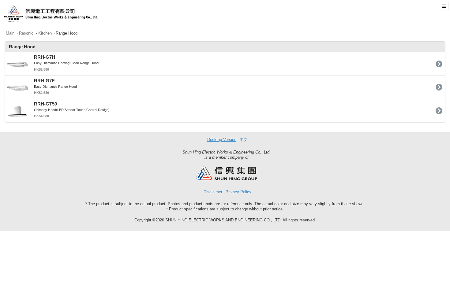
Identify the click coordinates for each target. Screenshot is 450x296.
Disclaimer (213, 192)
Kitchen (45, 33)
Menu (444, 6)
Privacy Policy (238, 192)
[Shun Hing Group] (226, 179)
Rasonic (26, 33)
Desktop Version (221, 139)
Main (10, 33)
